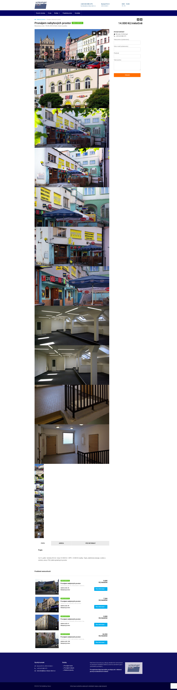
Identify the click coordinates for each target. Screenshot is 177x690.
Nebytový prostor (41, 19)
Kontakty (77, 13)
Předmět (116, 53)
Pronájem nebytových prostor (71, 583)
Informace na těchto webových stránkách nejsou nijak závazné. (88, 686)
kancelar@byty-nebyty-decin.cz (46, 671)
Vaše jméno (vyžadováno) (121, 39)
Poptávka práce (67, 13)
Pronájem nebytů (69, 668)
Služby (56, 13)
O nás (49, 13)
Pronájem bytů (68, 665)
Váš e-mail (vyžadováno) (121, 46)
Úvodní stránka (40, 13)
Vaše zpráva (117, 60)
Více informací (100, 589)
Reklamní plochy (69, 670)
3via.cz (49, 686)
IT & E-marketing (43, 686)
